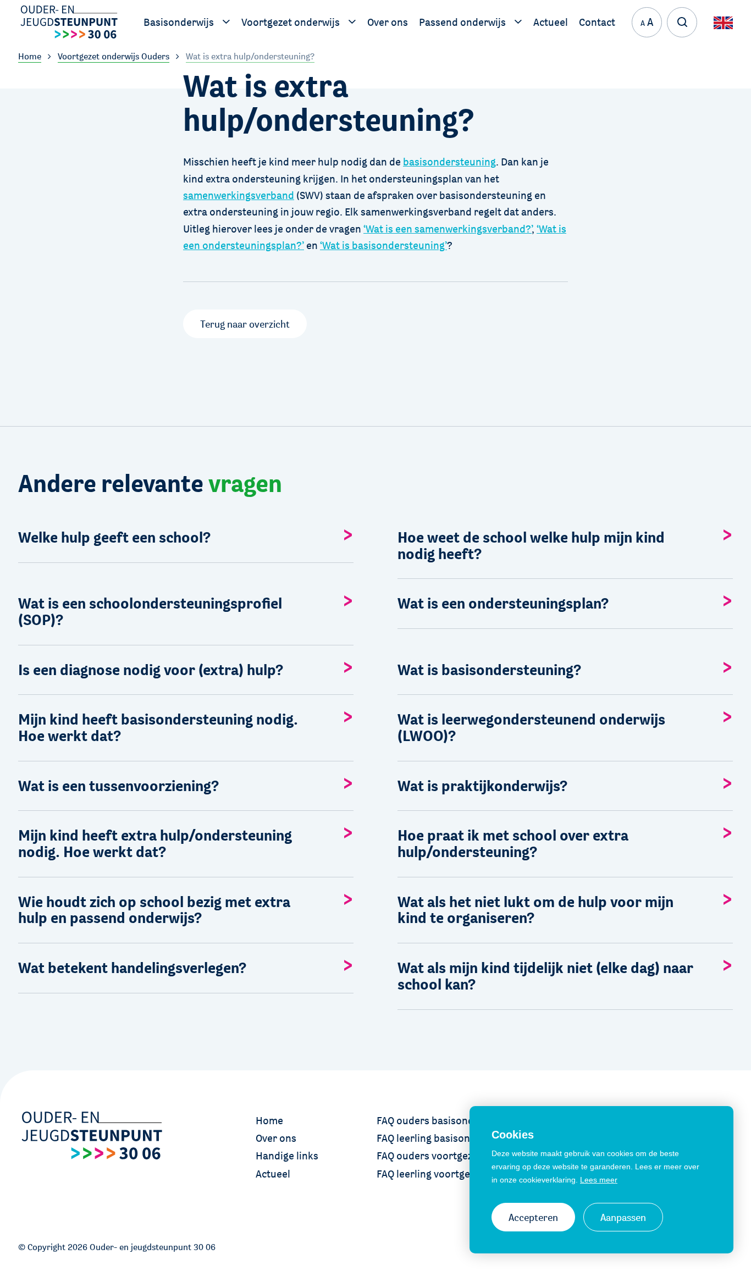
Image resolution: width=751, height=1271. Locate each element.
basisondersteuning (449, 161)
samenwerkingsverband (238, 195)
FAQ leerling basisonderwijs (440, 1138)
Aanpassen (623, 1217)
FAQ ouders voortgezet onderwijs (453, 1155)
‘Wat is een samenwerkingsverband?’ (447, 228)
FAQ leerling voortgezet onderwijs (454, 1173)
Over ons (276, 1138)
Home (269, 1120)
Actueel (273, 1173)
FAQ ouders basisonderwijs (439, 1120)
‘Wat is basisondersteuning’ (383, 245)
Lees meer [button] (598, 1179)
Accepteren (533, 1217)
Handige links (287, 1155)
